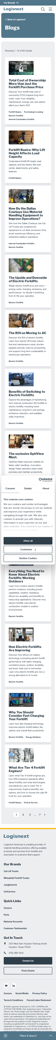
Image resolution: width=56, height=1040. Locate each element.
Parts (6, 914)
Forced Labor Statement (39, 1000)
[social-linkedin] (13, 985)
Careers (8, 908)
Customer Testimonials (15, 928)
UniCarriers (9, 891)
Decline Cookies (28, 558)
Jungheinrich (10, 884)
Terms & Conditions (13, 1000)
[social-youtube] (6, 985)
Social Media (22, 993)
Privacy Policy (39, 993)
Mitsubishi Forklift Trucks (16, 878)
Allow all (28, 540)
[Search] (43, 9)
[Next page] (45, 814)
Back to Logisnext (16, 19)
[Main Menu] (50, 9)
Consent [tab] (10, 488)
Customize (26, 549)
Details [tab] (28, 488)
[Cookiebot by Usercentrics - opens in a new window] (39, 480)
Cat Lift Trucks (11, 871)
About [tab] (45, 488)
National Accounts (13, 921)
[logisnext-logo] (13, 9)
